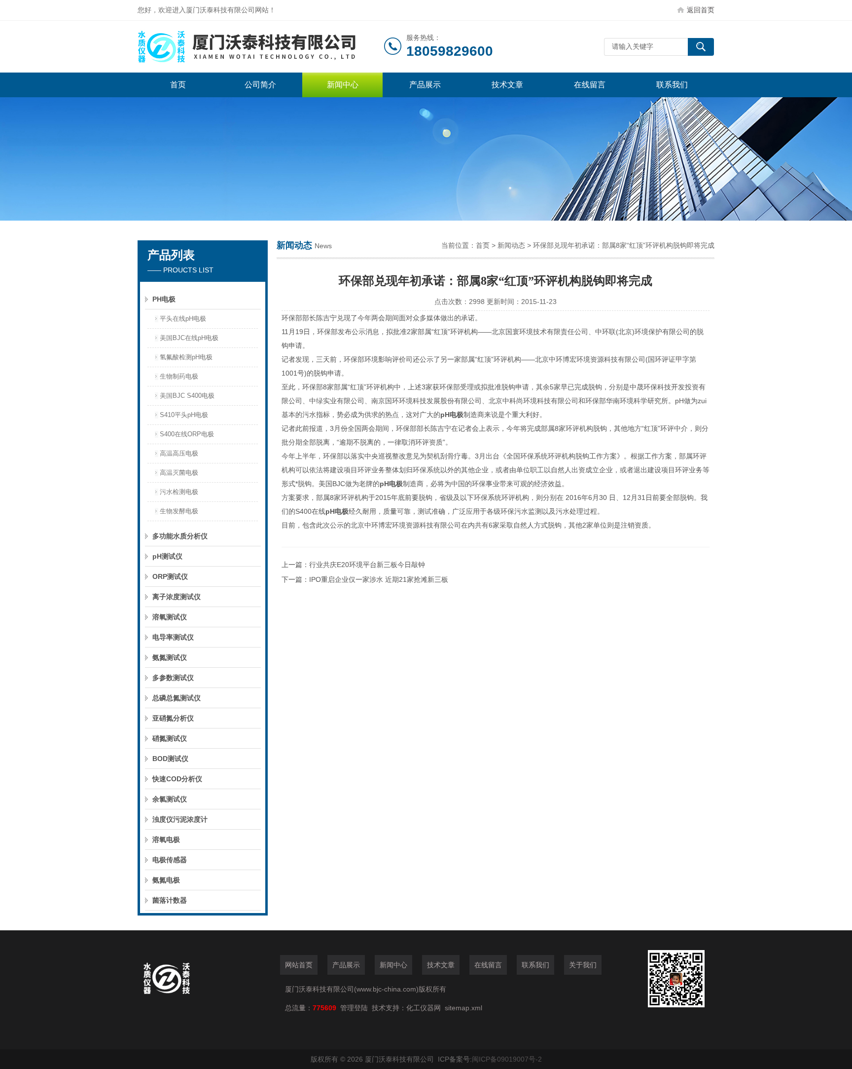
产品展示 (425, 84)
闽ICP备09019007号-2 (507, 1059)
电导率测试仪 (173, 637)
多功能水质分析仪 (180, 536)
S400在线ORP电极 (187, 434)
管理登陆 (354, 1008)
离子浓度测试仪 (176, 597)
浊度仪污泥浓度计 (180, 819)
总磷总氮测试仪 (176, 698)
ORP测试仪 (170, 576)
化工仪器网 (423, 1008)
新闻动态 (511, 245)
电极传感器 (169, 860)
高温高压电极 (179, 453)
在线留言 (589, 84)
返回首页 (700, 10)
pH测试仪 (167, 556)
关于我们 (583, 965)
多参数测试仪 (173, 678)
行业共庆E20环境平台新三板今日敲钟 (367, 565)
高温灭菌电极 (179, 472)
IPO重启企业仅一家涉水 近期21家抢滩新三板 (378, 579)
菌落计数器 (169, 900)
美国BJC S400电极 (187, 395)
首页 (178, 84)
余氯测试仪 (169, 799)
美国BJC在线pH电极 (189, 338)
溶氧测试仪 (169, 617)
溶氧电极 (166, 839)
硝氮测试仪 (169, 738)
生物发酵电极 (179, 511)
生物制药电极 (179, 376)
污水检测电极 (179, 492)
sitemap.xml (463, 1008)
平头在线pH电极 (183, 318)
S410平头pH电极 (184, 415)
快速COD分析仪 (177, 779)
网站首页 (299, 965)
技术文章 (507, 84)
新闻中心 (342, 84)
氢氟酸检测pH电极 (186, 357)
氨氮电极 (166, 880)
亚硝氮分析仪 (173, 718)
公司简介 (260, 84)
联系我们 (672, 84)
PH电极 (164, 299)
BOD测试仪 (170, 759)
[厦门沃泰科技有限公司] (261, 47)
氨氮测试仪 (169, 657)
